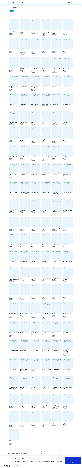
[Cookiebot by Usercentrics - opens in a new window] (7, 466)
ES (71, 2)
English (11, 10)
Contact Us (61, 453)
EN (69, 2)
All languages (22, 10)
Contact (58, 2)
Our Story (42, 453)
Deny (73, 462)
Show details (17, 465)
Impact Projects (43, 454)
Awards (46, 2)
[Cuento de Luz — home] (16, 2)
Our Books (41, 2)
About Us (35, 2)
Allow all (72, 458)
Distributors (52, 2)
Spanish (16, 10)
